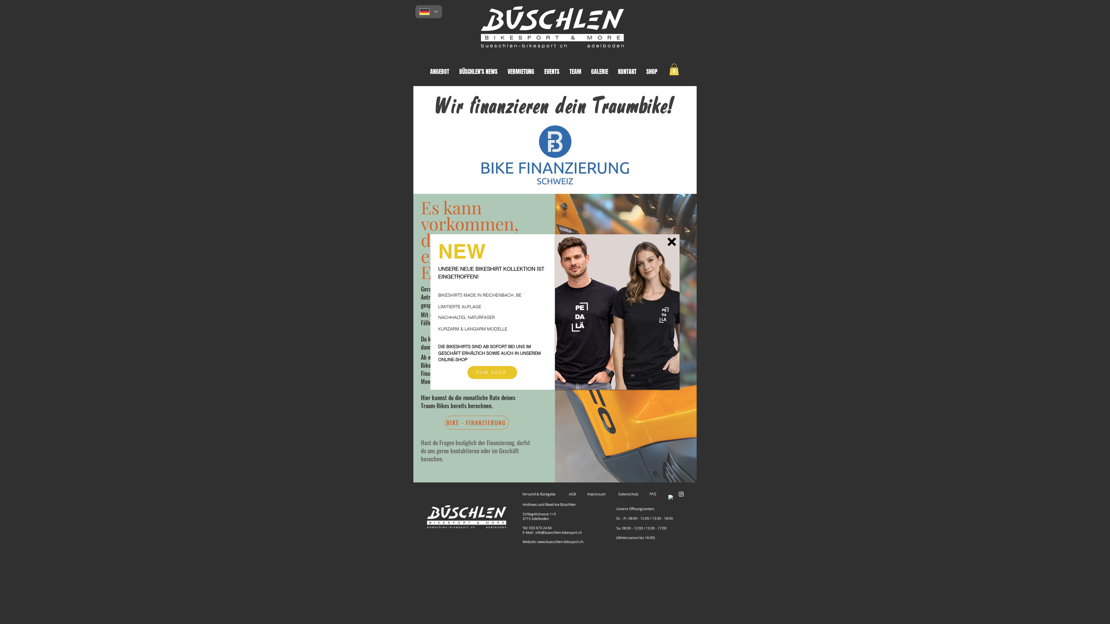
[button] (671, 241)
